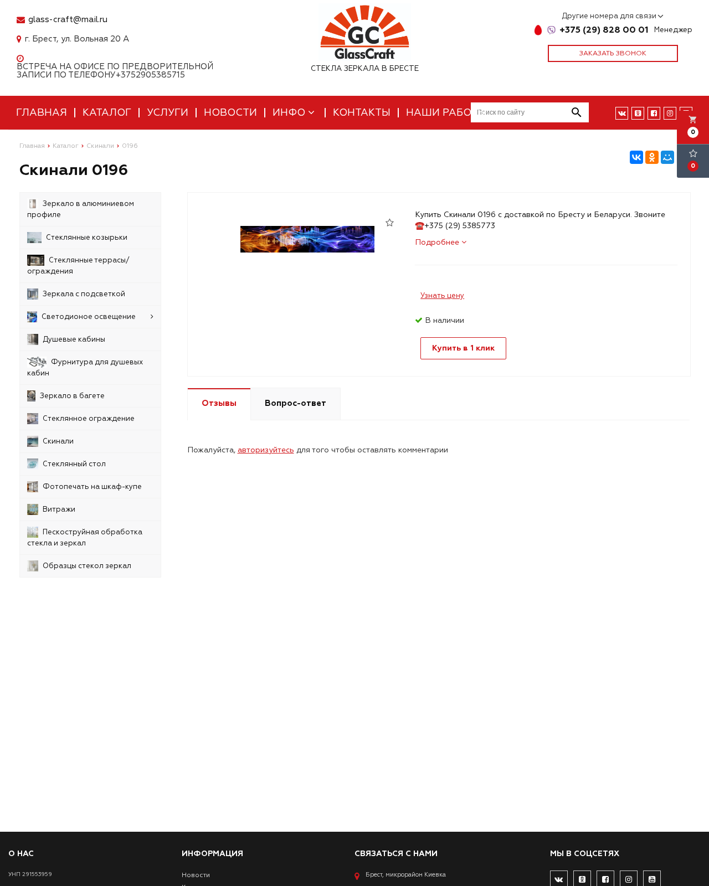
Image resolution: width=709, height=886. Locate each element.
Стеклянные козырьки (86, 237)
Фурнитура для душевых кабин (85, 368)
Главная (41, 112)
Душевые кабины (74, 339)
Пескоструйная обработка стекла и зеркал (84, 538)
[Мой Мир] (667, 157)
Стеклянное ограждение (89, 418)
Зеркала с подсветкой (84, 294)
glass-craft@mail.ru (67, 20)
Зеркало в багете (72, 396)
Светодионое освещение (89, 316)
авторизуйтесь (266, 450)
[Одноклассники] (652, 157)
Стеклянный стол (74, 464)
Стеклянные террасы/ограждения (78, 266)
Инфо (290, 112)
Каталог (107, 112)
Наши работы (446, 112)
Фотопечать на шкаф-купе (92, 486)
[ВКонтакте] (636, 157)
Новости (230, 112)
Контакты (362, 112)
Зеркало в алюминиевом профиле (80, 209)
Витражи (59, 509)
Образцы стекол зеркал (87, 566)
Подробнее (438, 242)
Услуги (167, 112)
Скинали (58, 441)
